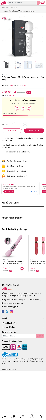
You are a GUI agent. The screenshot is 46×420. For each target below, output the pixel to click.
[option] (23, 37)
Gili (15, 369)
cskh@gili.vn (13, 307)
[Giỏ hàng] (42, 2)
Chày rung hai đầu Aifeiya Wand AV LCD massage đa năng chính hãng (13, 263)
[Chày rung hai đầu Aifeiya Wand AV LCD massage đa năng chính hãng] (13, 246)
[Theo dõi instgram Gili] (11, 311)
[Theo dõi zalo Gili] (7, 311)
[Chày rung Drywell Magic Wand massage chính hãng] (23, 37)
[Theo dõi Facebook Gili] (3, 311)
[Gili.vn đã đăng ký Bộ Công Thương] (10, 355)
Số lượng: (5, 124)
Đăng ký (40, 336)
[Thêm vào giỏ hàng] (22, 268)
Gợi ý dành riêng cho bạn (14, 229)
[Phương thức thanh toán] (15, 347)
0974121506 (19, 303)
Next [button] (42, 37)
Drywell (5, 75)
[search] (39, 3)
